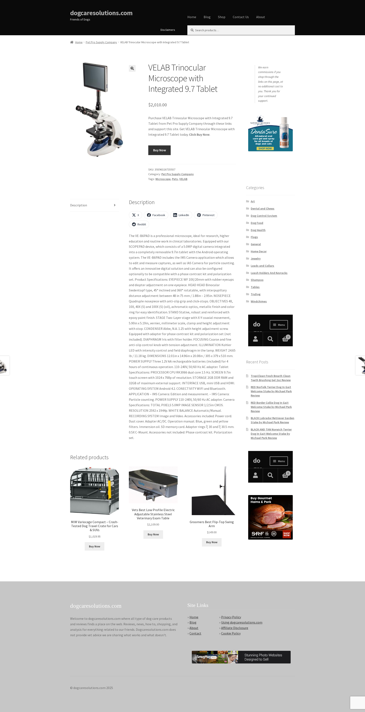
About (260, 17)
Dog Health (258, 230)
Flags (254, 237)
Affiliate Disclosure (234, 628)
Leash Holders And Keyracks (269, 273)
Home (191, 17)
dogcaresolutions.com (101, 13)
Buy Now (159, 150)
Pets (175, 179)
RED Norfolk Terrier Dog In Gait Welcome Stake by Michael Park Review (271, 391)
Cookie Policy (231, 633)
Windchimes (259, 301)
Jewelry (256, 258)
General (256, 244)
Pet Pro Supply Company (101, 42)
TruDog (255, 294)
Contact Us (241, 17)
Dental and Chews (262, 208)
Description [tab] (78, 205)
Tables (255, 287)
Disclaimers (168, 30)
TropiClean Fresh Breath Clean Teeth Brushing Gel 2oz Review (271, 378)
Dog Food (257, 223)
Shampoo (257, 280)
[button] (132, 68)
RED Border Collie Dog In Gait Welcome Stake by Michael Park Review (271, 407)
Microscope (162, 179)
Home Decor (259, 251)
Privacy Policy (231, 617)
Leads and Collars (262, 266)
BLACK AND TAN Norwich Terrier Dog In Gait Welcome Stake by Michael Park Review (271, 434)
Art (253, 201)
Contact (195, 633)
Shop (221, 17)
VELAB (183, 179)
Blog (207, 17)
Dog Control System (264, 216)
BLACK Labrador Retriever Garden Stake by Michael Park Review (272, 420)
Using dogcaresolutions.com (241, 622)
